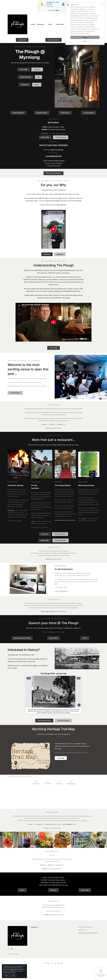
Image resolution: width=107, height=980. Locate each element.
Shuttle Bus (24, 84)
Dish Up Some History (44, 720)
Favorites (59, 783)
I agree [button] (13, 975)
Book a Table (22, 40)
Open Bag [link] (101, 976)
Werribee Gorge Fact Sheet (22, 638)
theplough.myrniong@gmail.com (88, 933)
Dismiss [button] (6, 975)
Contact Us (37, 69)
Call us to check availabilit (53, 163)
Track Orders (47, 783)
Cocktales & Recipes (63, 720)
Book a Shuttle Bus (60, 540)
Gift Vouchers (65, 113)
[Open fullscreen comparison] (79, 705)
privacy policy (13, 969)
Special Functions (42, 113)
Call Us (85, 638)
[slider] (33, 691)
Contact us (60, 254)
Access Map (60, 758)
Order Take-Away (26, 77)
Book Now (47, 254)
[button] (102, 4)
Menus (37, 84)
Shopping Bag (71, 783)
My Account (35, 783)
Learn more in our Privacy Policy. (80, 33)
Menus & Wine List (18, 113)
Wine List (53, 890)
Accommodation (89, 113)
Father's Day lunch (53, 40)
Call (38, 77)
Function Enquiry (15, 393)
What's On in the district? (53, 173)
